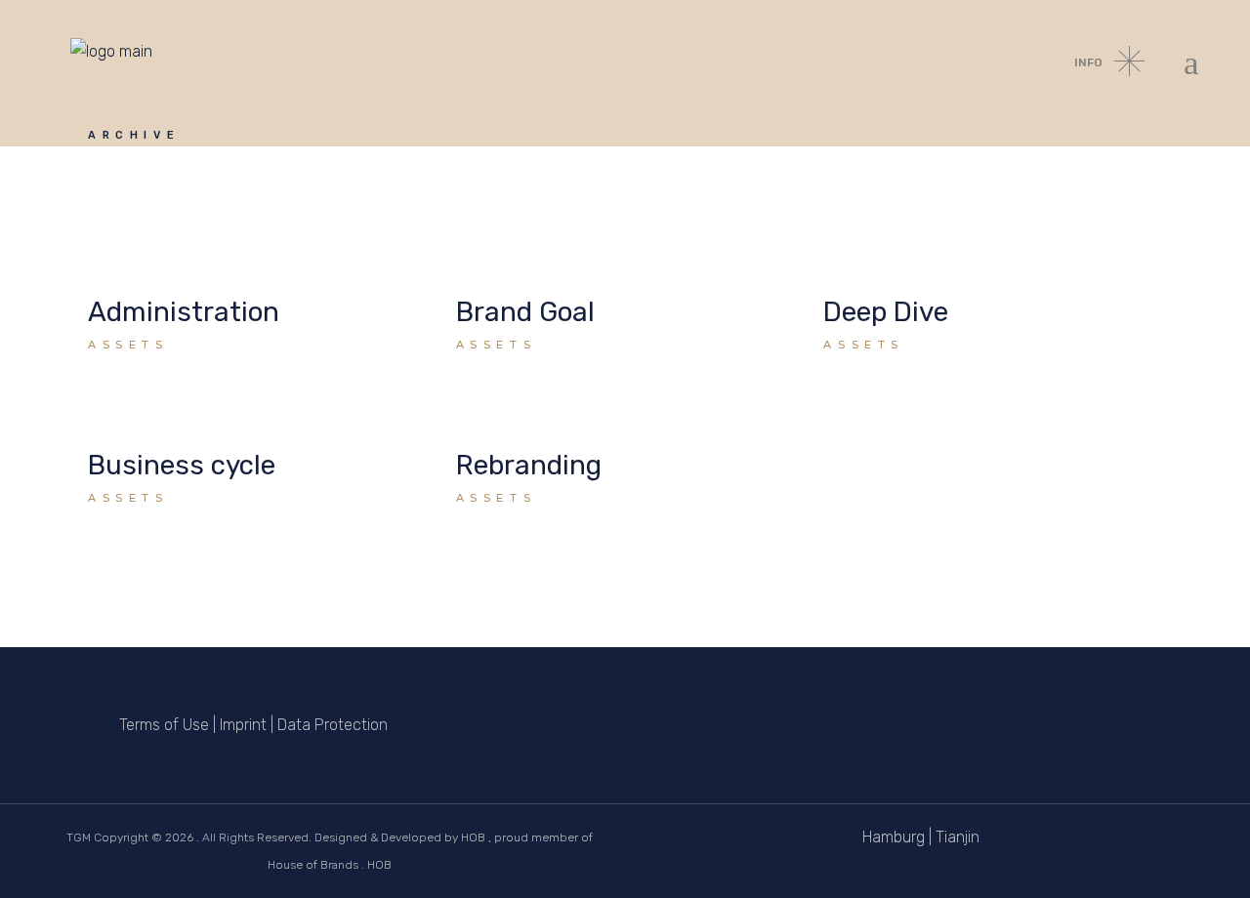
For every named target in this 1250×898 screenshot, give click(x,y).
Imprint (243, 724)
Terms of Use (164, 724)
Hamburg (893, 837)
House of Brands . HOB (330, 865)
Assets (128, 344)
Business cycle (181, 465)
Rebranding (529, 465)
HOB (473, 837)
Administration (183, 312)
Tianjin (957, 837)
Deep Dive (885, 312)
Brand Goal (525, 312)
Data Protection (332, 724)
